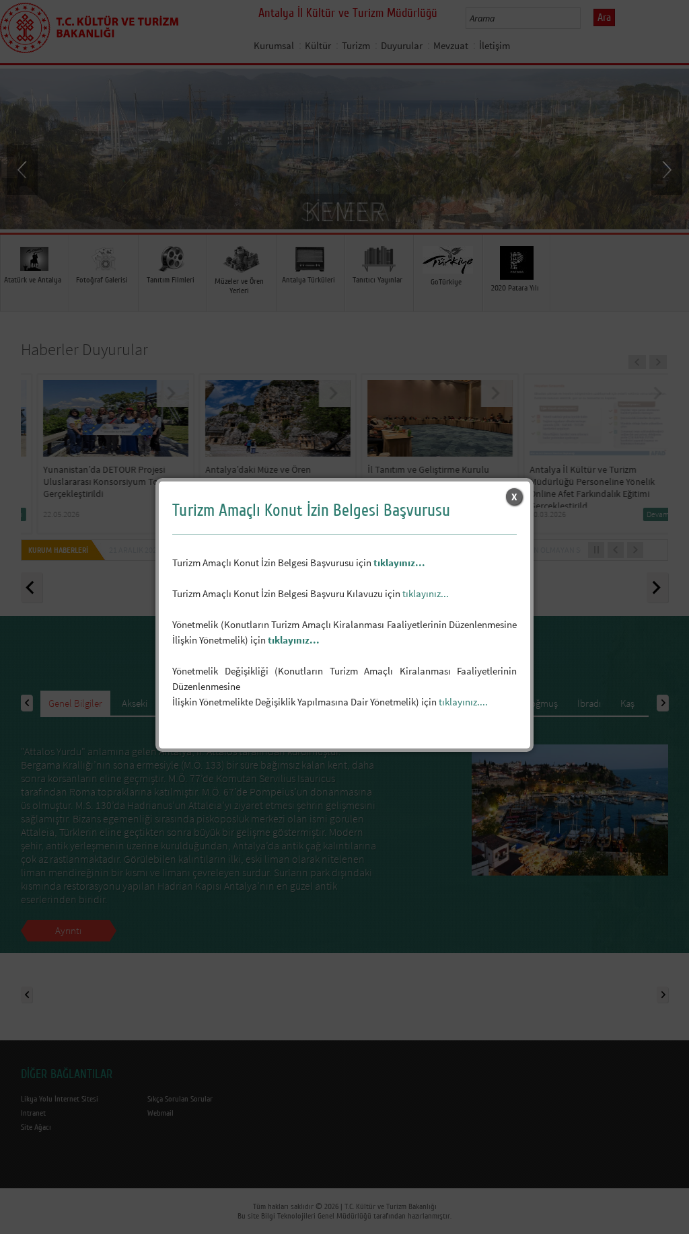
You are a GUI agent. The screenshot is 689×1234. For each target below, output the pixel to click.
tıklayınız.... (463, 701)
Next (665, 169)
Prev (23, 169)
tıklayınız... (399, 562)
